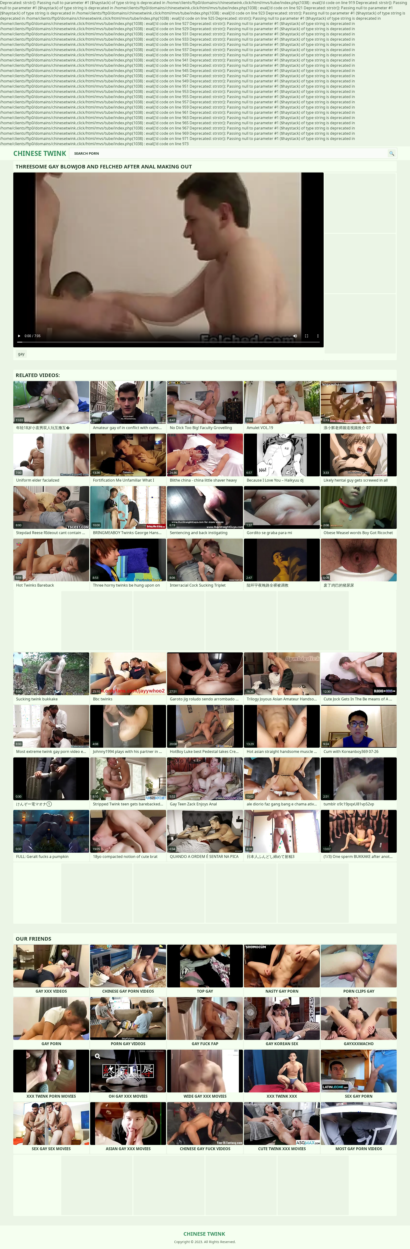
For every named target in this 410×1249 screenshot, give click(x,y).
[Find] (392, 153)
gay (21, 353)
